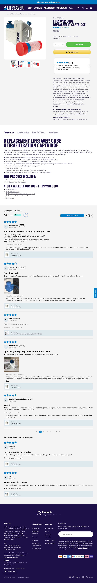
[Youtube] (76, 577)
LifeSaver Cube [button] (16, 255)
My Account (49, 528)
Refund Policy (49, 543)
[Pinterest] (87, 577)
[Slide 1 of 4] (13, 64)
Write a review (72, 215)
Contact (35, 537)
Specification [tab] (23, 132)
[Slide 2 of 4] (21, 64)
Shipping (35, 540)
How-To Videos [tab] (38, 132)
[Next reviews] (89, 66)
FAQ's (47, 531)
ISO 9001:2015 (36, 549)
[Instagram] (73, 577)
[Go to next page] (60, 432)
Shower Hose (10, 198)
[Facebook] (70, 577)
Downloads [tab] (53, 132)
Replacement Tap (11, 189)
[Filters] (87, 215)
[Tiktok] (80, 577)
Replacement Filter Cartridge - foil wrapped (20, 194)
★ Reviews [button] (95, 293)
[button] (72, 66)
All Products (36, 528)
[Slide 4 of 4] (36, 64)
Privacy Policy (50, 540)
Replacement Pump (12, 192)
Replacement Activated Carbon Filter (18, 196)
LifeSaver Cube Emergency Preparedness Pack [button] (26, 334)
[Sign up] (90, 534)
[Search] (83, 8)
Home (6, 14)
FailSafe (13, 150)
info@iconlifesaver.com (50, 515)
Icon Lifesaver (12, 577)
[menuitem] (71, 7)
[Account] (87, 8)
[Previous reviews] (54, 66)
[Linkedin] (83, 577)
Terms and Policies (23, 577)
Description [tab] (9, 132)
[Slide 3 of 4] (28, 64)
